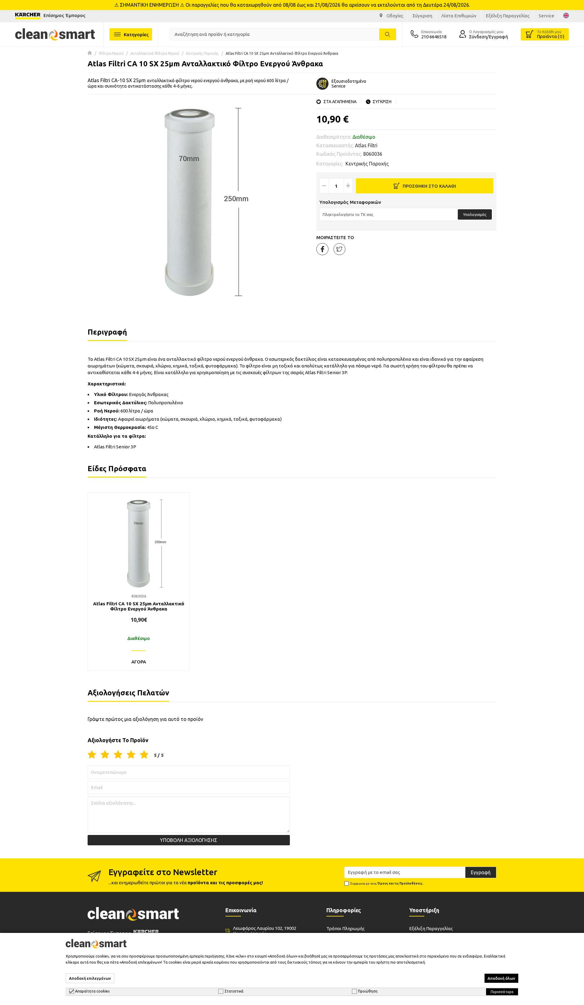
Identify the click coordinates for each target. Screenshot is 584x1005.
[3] (118, 755)
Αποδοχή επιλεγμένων (90, 978)
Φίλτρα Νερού (111, 53)
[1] (92, 755)
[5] (144, 755)
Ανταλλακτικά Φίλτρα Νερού (154, 53)
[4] (131, 755)
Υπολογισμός (474, 214)
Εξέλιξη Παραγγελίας (431, 928)
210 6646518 (434, 36)
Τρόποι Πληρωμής (345, 928)
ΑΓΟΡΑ (138, 661)
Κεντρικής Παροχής (202, 53)
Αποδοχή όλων (501, 978)
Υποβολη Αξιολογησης (188, 840)
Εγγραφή (481, 872)
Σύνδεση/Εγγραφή (488, 36)
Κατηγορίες (136, 34)
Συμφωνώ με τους (386, 883)
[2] (105, 755)
